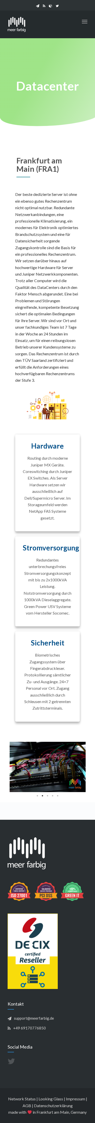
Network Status (22, 1098)
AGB (27, 1105)
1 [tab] (37, 795)
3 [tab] (47, 795)
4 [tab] (52, 795)
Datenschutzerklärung (53, 1105)
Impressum (75, 1098)
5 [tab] (57, 795)
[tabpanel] (47, 767)
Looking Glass (51, 1098)
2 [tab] (42, 795)
